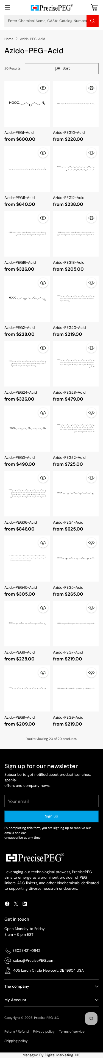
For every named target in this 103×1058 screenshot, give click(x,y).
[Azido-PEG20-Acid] (76, 299)
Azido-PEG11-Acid (19, 197)
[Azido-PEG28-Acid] (76, 364)
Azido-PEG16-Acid (20, 262)
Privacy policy (44, 1031)
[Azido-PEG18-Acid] (76, 234)
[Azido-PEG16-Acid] (27, 234)
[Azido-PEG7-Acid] (76, 624)
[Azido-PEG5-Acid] (76, 558)
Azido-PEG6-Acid (19, 652)
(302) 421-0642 (26, 950)
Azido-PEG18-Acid (68, 262)
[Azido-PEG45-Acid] (27, 558)
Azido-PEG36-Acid (20, 522)
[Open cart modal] (94, 7)
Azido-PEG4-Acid (68, 522)
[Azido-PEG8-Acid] (27, 688)
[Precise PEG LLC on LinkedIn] (24, 904)
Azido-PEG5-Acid (68, 587)
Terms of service (72, 1031)
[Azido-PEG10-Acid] (76, 104)
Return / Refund (16, 1031)
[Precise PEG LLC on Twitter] (16, 904)
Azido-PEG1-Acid (19, 132)
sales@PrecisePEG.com (33, 960)
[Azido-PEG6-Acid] (27, 624)
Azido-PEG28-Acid (69, 392)
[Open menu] (7, 7)
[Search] (93, 21)
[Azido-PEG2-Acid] (27, 299)
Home (8, 39)
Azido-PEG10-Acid (69, 132)
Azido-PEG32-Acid (69, 457)
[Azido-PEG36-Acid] (27, 494)
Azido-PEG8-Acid (19, 717)
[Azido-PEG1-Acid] (27, 104)
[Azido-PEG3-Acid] (27, 429)
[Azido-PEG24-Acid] (27, 364)
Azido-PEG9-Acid (68, 717)
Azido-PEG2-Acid (19, 327)
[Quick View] (43, 88)
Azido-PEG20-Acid (69, 327)
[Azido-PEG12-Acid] (76, 169)
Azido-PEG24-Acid (20, 392)
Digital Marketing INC (62, 1055)
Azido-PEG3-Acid (19, 457)
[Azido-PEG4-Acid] (76, 494)
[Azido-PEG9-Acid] (76, 688)
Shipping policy (16, 1041)
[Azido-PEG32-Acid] (76, 429)
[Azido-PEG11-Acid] (27, 169)
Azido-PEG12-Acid (68, 197)
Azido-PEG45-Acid (20, 587)
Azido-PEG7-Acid (68, 652)
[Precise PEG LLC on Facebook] (7, 904)
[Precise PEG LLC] (52, 7)
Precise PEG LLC (46, 1018)
